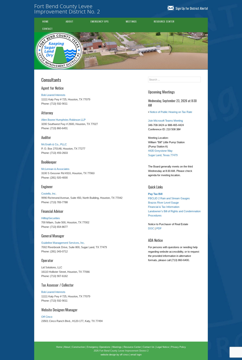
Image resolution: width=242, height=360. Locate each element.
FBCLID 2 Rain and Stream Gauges (169, 198)
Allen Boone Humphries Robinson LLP (63, 119)
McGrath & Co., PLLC (54, 144)
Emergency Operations (98, 347)
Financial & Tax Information (163, 206)
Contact (47, 28)
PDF (159, 228)
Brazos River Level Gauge (163, 202)
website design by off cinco (115, 354)
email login (136, 354)
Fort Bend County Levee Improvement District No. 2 (67, 8)
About (69, 21)
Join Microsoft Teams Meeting (165, 120)
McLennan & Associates (55, 168)
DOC (151, 228)
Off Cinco (46, 316)
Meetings (131, 21)
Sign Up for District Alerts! (192, 8)
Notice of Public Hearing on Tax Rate (171, 111)
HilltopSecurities (50, 218)
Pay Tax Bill (155, 193)
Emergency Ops (100, 21)
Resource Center (164, 21)
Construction (78, 347)
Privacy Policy (178, 347)
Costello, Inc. (48, 193)
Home (45, 21)
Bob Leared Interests (53, 94)
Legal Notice (162, 347)
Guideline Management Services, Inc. (63, 242)
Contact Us (148, 347)
